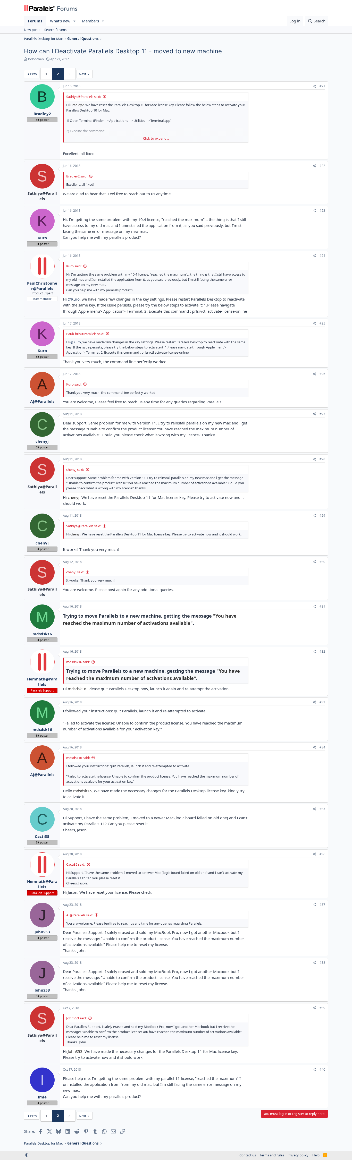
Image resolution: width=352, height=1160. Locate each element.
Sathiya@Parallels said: (83, 96)
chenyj (73, 497)
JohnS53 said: (76, 1018)
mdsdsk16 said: (78, 662)
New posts (32, 29)
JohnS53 (75, 1051)
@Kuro (74, 299)
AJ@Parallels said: (79, 915)
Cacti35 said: (75, 864)
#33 (322, 702)
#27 (322, 414)
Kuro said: (73, 266)
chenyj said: (75, 469)
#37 (322, 904)
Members (90, 20)
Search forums (55, 29)
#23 (322, 210)
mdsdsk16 (77, 688)
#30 (322, 562)
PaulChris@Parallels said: (85, 333)
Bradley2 (77, 105)
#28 (322, 459)
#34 (322, 747)
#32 (322, 651)
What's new (60, 20)
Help (316, 1155)
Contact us (247, 1155)
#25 (322, 323)
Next (82, 74)
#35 (322, 809)
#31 (322, 606)
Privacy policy (298, 1155)
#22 (322, 166)
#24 (322, 255)
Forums (35, 20)
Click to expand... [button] (156, 138)
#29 (322, 515)
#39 (322, 1008)
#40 (322, 1069)
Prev (33, 74)
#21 (322, 86)
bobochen (36, 59)
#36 (322, 854)
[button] (74, 21)
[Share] (314, 86)
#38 (322, 962)
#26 (322, 374)
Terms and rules (272, 1155)
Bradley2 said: (76, 176)
